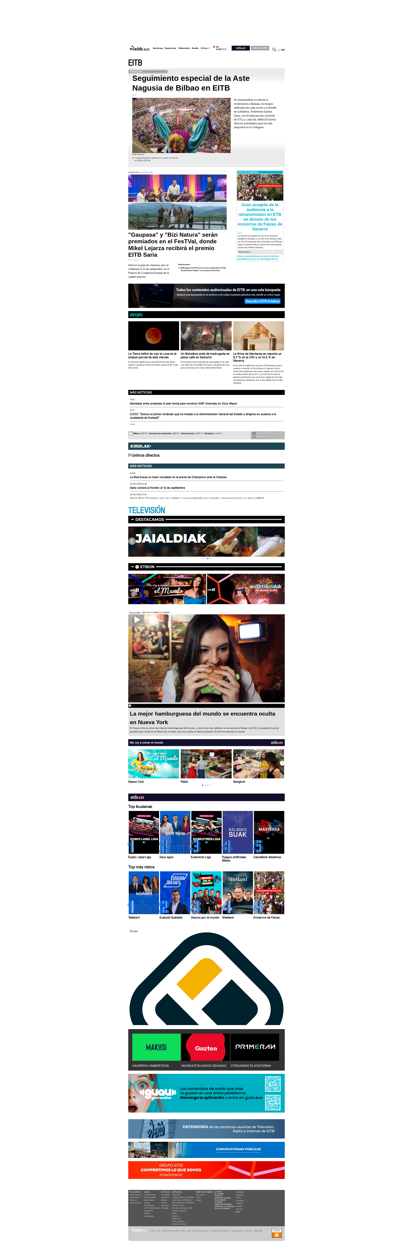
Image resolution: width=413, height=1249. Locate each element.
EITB (135, 63)
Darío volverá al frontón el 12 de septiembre (157, 487)
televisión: (135, 1192)
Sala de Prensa (222, 1208)
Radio (195, 48)
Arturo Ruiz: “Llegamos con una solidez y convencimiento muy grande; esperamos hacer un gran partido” (197, 498)
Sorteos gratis (222, 1198)
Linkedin (239, 1206)
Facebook (240, 1195)
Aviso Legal (186, 1231)
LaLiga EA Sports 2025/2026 (183, 1197)
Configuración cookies (219, 1231)
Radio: (147, 1192)
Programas (148, 1211)
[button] (202, 558)
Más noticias (141, 392)
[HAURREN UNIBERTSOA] (156, 1046)
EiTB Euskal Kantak (152, 1208)
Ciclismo (175, 1216)
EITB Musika (149, 1205)
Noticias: (165, 1192)
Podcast (147, 1213)
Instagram (240, 1201)
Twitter (238, 1198)
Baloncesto (176, 1219)
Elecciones (220, 1200)
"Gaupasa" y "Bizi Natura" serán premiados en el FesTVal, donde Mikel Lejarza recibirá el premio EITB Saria (173, 244)
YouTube (239, 1209)
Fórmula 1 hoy (177, 1205)
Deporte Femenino (179, 1211)
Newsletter (240, 1192)
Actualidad (165, 1195)
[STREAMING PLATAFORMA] (255, 1046)
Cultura (164, 1203)
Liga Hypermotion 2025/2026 (183, 1203)
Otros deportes (178, 1221)
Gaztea (147, 1203)
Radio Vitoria (149, 1200)
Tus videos (261, 437)
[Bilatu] (274, 50)
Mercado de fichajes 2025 (182, 1208)
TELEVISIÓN (146, 510)
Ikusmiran (165, 1205)
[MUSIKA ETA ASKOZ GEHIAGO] (205, 1046)
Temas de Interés (223, 1204)
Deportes (170, 48)
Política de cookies (200, 1231)
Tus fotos (262, 433)
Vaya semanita (135, 1203)
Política (164, 1200)
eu (279, 50)
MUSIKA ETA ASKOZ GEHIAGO (204, 1065)
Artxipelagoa (149, 1216)
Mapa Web (258, 1231)
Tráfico (219, 1196)
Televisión (184, 48)
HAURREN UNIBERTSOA (150, 1065)
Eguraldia (164, 1208)
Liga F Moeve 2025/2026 (181, 1200)
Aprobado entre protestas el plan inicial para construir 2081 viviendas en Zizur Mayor (183, 403)
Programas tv (135, 1197)
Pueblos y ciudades (224, 1206)
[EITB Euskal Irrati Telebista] (139, 48)
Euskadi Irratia (149, 1195)
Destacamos (149, 519)
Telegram (239, 1203)
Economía (165, 1197)
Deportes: (177, 1192)
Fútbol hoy (176, 1195)
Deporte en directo (179, 1224)
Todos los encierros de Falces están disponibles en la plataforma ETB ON (258, 257)
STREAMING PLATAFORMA (251, 1065)
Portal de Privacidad (170, 1231)
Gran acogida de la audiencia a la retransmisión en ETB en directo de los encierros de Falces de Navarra (260, 216)
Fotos (198, 1197)
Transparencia (237, 1231)
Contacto (248, 1231)
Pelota (174, 1213)
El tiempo (219, 1194)
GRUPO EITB (260, 48)
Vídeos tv (133, 1200)
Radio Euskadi (149, 1197)
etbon (147, 566)
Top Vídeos (200, 1195)
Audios (198, 1200)
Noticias (158, 48)
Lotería (218, 1202)
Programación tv (136, 1195)
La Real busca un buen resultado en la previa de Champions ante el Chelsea (178, 477)
